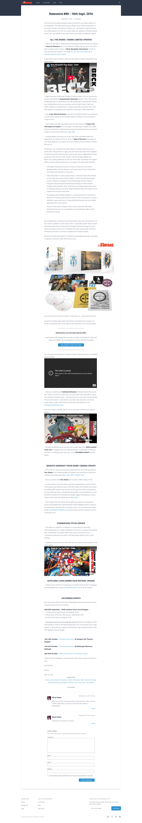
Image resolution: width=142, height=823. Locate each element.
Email (49, 762)
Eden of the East (74, 680)
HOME (38, 2)
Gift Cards (41, 809)
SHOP (60, 2)
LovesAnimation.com (72, 587)
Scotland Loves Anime (67, 639)
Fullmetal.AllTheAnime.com (54, 405)
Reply (93, 708)
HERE (73, 132)
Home (23, 802)
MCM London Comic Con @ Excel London (73, 654)
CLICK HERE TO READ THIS (75, 475)
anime (47, 680)
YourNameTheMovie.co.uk (59, 510)
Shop (22, 809)
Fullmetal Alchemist (55, 683)
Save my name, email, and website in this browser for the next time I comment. (71, 775)
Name (49, 755)
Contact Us (41, 802)
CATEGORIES (46, 2)
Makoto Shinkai (68, 683)
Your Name (90, 683)
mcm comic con (79, 683)
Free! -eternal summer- (89, 680)
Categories (24, 805)
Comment (50, 737)
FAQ (39, 805)
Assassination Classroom (59, 680)
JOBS (54, 2)
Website (49, 769)
